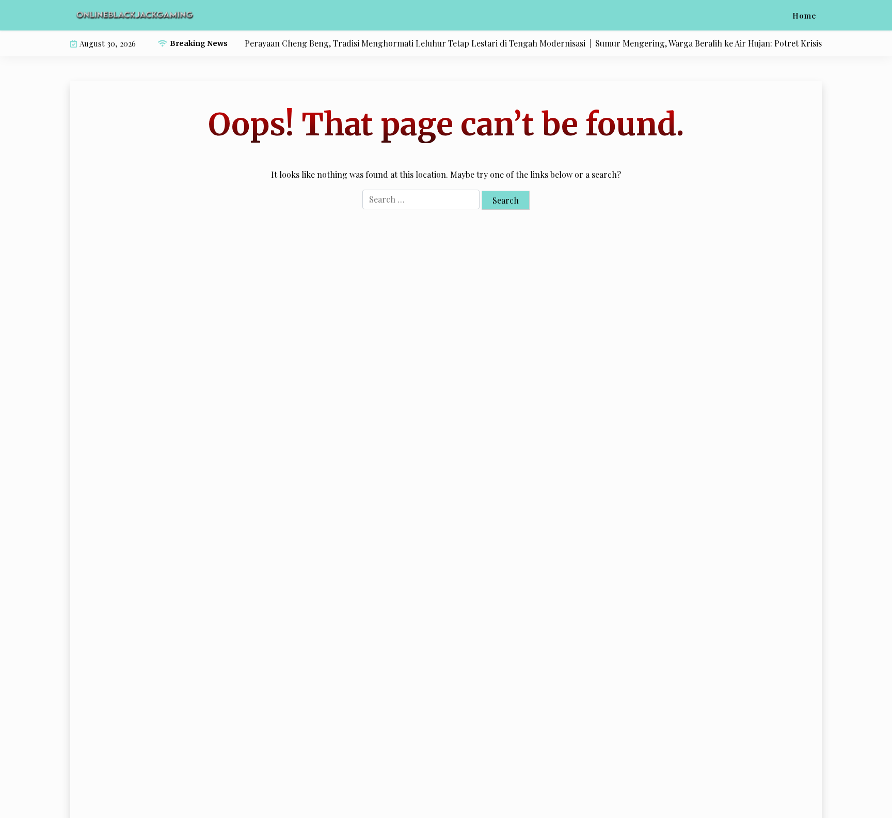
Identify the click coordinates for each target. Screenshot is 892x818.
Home (804, 15)
